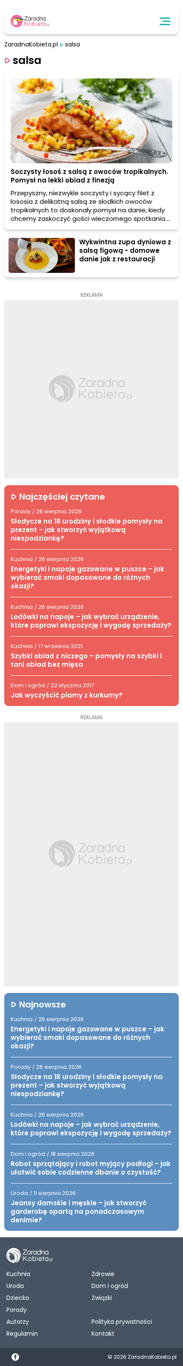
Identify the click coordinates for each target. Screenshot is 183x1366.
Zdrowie (103, 1274)
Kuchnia (18, 1274)
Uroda (15, 1286)
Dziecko (17, 1298)
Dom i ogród (110, 1286)
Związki (102, 1298)
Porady (16, 1309)
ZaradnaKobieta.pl (31, 45)
